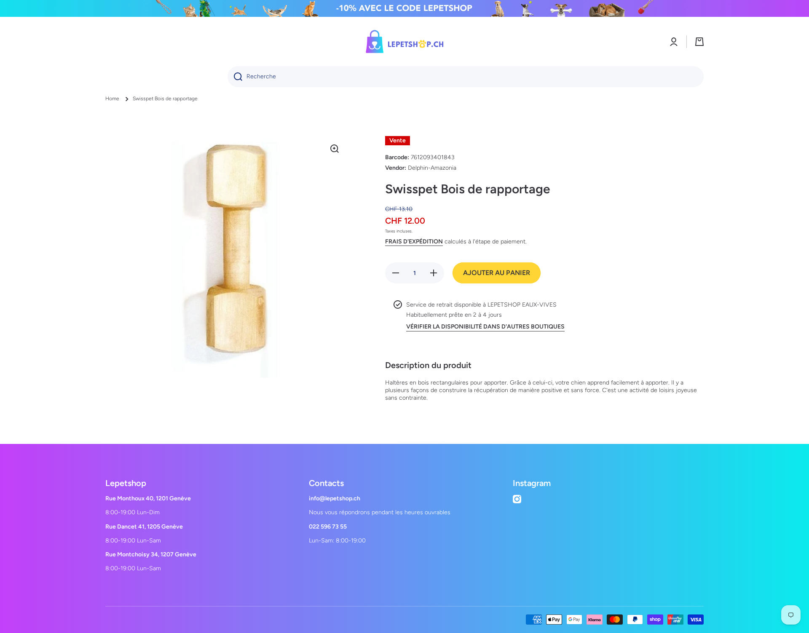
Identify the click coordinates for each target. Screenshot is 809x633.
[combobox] (466, 76)
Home (112, 98)
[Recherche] (235, 76)
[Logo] (404, 41)
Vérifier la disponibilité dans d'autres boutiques (485, 326)
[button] (699, 41)
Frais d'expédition (414, 241)
